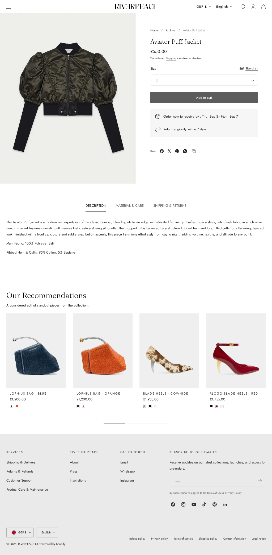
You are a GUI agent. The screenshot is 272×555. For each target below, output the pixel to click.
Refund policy (137, 539)
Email (124, 462)
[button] (8, 6)
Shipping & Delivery (21, 462)
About (74, 462)
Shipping (171, 58)
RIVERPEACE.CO (29, 544)
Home (154, 30)
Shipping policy (208, 539)
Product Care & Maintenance (27, 489)
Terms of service (183, 539)
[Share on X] (169, 151)
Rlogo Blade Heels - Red (234, 393)
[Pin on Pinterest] (177, 151)
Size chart (251, 68)
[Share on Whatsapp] (185, 151)
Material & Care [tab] (130, 205)
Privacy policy (159, 539)
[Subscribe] (260, 480)
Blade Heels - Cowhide (165, 393)
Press (73, 471)
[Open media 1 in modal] (127, 22)
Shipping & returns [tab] (169, 205)
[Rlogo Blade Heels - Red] (236, 350)
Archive (170, 30)
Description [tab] (96, 205)
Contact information (234, 539)
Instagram (127, 480)
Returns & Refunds (19, 471)
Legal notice (259, 539)
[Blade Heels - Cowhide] (169, 350)
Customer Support (19, 480)
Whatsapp (127, 471)
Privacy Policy (233, 493)
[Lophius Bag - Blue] (36, 350)
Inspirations (78, 480)
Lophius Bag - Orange (98, 393)
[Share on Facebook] (161, 151)
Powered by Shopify (52, 544)
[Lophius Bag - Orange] (103, 350)
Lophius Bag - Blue (28, 393)
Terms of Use (214, 493)
